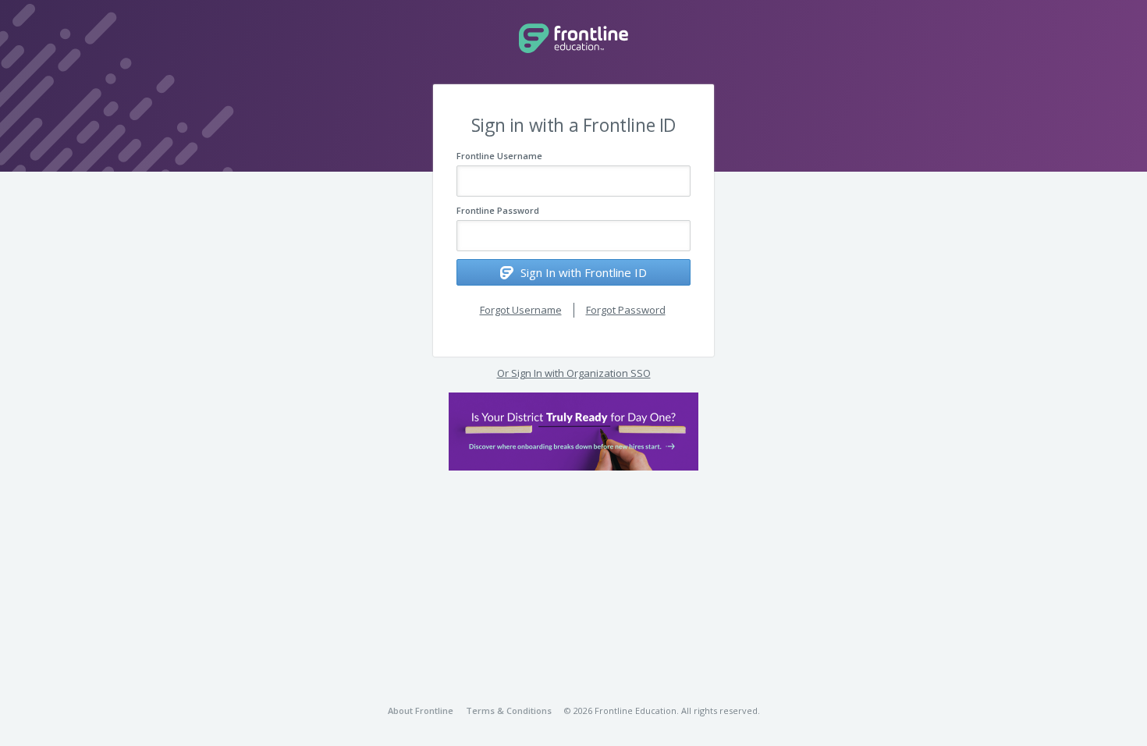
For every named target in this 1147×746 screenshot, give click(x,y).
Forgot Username (521, 310)
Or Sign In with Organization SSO (574, 373)
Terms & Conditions (509, 710)
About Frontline (420, 710)
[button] (573, 432)
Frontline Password (497, 210)
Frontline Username (499, 156)
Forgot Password (626, 310)
